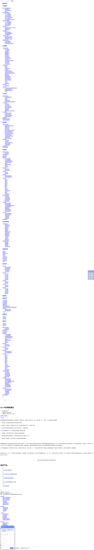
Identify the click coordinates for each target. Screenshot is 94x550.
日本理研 (6, 237)
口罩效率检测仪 (6, 195)
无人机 (4, 311)
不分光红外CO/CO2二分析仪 (10, 27)
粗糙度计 (6, 189)
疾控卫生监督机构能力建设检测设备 (10, 307)
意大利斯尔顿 (7, 246)
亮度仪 (6, 183)
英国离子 (6, 228)
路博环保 (5, 314)
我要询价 (6, 415)
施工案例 (6, 285)
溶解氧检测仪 (7, 77)
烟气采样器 (7, 127)
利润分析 (6, 276)
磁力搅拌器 (5, 256)
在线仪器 (4, 86)
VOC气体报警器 (8, 22)
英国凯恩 (6, 242)
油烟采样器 (7, 126)
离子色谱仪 (7, 61)
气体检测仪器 (5, 223)
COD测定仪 (7, 50)
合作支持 (6, 278)
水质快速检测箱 (8, 76)
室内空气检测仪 (8, 267)
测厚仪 (6, 360)
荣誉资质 (6, 279)
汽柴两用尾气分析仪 (9, 37)
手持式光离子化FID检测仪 (10, 19)
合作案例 (6, 286)
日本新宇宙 (7, 236)
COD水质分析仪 (8, 58)
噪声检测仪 (7, 169)
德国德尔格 (7, 239)
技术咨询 (6, 292)
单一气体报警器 (8, 21)
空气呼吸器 (5, 301)
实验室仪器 (5, 249)
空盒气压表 (5, 259)
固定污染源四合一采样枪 (9, 130)
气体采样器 (7, 108)
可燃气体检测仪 (8, 16)
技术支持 (4, 325)
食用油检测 (7, 207)
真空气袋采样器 (8, 134)
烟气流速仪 (7, 129)
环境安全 (5, 149)
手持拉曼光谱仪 (8, 310)
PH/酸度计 (7, 69)
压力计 (6, 188)
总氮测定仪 (7, 54)
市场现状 (6, 283)
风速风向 (6, 173)
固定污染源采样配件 (9, 131)
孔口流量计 (7, 140)
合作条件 (6, 277)
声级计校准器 (7, 170)
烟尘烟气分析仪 (6, 240)
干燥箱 (4, 255)
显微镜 (4, 252)
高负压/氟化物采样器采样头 (10, 101)
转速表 (6, 191)
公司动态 (4, 323)
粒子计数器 (7, 196)
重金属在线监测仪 (8, 89)
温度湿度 (6, 172)
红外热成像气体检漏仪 (9, 43)
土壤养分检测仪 (8, 214)
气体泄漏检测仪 (8, 34)
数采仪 (6, 91)
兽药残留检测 (7, 384)
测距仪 (6, 182)
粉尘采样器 (7, 105)
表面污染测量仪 (8, 158)
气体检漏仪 (5, 30)
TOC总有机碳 (7, 64)
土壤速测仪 (7, 215)
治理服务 (6, 288)
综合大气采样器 (8, 106)
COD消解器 (7, 49)
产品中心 (4, 266)
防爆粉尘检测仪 (8, 116)
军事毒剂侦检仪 (8, 309)
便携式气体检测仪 (6, 12)
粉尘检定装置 (7, 143)
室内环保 (5, 263)
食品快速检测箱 (8, 210)
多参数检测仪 (7, 57)
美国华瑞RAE (7, 224)
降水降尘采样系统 (6, 118)
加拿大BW (7, 227)
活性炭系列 (7, 271)
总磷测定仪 (7, 53)
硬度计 (6, 186)
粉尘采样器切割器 (8, 97)
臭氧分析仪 (7, 29)
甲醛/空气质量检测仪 (7, 8)
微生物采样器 (7, 198)
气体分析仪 (5, 26)
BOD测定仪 (7, 51)
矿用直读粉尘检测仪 (9, 115)
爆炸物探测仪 (5, 219)
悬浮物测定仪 (7, 68)
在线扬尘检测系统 (6, 119)
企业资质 (4, 318)
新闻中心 (5, 321)
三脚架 (6, 98)
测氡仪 (6, 11)
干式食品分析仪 (8, 211)
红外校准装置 (7, 145)
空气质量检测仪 (8, 10)
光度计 (4, 254)
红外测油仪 (7, 56)
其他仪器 (5, 298)
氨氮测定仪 (7, 52)
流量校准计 (7, 109)
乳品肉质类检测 (8, 206)
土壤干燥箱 (7, 392)
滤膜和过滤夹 (7, 100)
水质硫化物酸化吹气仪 (9, 72)
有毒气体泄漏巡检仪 (9, 33)
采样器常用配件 (6, 514)
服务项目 (4, 287)
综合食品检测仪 (8, 204)
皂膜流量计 (7, 141)
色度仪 (6, 67)
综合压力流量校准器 (9, 142)
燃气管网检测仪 (8, 32)
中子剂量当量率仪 (8, 162)
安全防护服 (5, 300)
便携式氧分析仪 (8, 28)
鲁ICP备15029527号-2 (24, 548)
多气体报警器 (7, 25)
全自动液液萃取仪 (8, 78)
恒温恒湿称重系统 (8, 138)
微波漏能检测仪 (8, 164)
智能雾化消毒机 (6, 151)
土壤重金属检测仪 (8, 213)
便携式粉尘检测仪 (8, 113)
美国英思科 (7, 232)
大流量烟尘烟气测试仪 (9, 135)
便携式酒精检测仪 (8, 175)
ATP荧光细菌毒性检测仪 (9, 205)
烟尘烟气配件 (7, 137)
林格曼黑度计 (5, 146)
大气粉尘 (5, 93)
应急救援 (4, 308)
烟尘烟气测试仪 (6, 124)
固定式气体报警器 (6, 20)
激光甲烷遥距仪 (8, 42)
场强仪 (6, 165)
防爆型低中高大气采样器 (9, 110)
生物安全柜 (7, 153)
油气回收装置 (5, 147)
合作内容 (6, 274)
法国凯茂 (6, 245)
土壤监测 (4, 212)
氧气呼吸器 (5, 302)
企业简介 (4, 316)
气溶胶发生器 (7, 197)
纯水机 (6, 82)
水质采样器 (5, 84)
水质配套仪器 (5, 65)
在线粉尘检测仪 (8, 114)
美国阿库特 (7, 226)
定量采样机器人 (6, 154)
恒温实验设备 (5, 253)
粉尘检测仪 (5, 516)
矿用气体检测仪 (8, 41)
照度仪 (6, 181)
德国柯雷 (6, 244)
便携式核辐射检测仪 (9, 161)
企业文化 (4, 317)
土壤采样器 (7, 218)
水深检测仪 (7, 62)
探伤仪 (6, 187)
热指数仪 (6, 166)
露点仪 (6, 180)
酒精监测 (4, 174)
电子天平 (4, 251)
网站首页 (5, 3)
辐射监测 (4, 157)
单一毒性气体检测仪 (9, 17)
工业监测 (4, 178)
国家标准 (6, 293)
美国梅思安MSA (8, 231)
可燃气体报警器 (8, 24)
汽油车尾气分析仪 (8, 38)
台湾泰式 (6, 238)
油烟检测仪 (5, 117)
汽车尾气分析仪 (6, 35)
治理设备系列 (7, 268)
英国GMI (6, 230)
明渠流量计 (7, 59)
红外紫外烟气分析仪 (9, 132)
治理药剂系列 (7, 269)
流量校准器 (5, 139)
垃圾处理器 (5, 303)
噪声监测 (4, 167)
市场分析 (4, 280)
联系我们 (5, 295)
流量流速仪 (7, 75)
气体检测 (5, 5)
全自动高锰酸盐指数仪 (9, 60)
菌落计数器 (7, 376)
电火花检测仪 (7, 190)
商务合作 (4, 272)
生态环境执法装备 (6, 306)
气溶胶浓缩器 (7, 199)
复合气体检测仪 (8, 18)
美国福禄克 (7, 235)
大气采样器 (5, 102)
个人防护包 (5, 155)
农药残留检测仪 (8, 203)
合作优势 (6, 275)
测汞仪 (4, 261)
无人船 (6, 81)
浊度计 (6, 66)
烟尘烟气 (5, 122)
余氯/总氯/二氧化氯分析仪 (10, 73)
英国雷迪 (6, 229)
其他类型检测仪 (6, 40)
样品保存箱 (5, 260)
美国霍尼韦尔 (7, 234)
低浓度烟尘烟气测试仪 (9, 125)
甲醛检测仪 (7, 9)
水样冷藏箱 (7, 83)
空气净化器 (7, 270)
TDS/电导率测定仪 (8, 70)
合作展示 (4, 284)
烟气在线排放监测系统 (9, 133)
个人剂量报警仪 (8, 159)
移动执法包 (5, 156)
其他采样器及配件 (8, 107)
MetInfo (14, 548)
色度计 (6, 368)
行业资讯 (4, 324)
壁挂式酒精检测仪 (8, 177)
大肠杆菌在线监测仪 (9, 90)
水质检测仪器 (5, 48)
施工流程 (6, 291)
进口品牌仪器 (6, 221)
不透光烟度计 (7, 194)
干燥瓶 (6, 99)
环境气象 (4, 171)
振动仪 (6, 179)
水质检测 (5, 45)
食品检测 (4, 202)
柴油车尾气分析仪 (8, 36)
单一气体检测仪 (8, 13)
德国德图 (6, 243)
